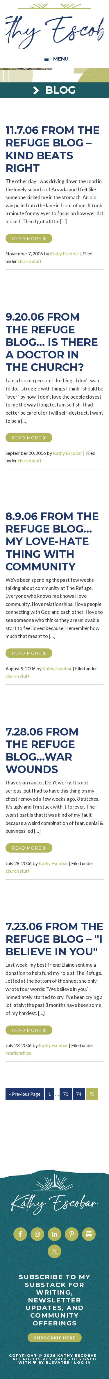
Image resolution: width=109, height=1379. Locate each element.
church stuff (30, 261)
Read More (27, 238)
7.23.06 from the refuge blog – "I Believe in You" (54, 939)
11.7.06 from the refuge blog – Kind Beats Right (53, 149)
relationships (18, 1053)
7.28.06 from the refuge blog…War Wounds (42, 750)
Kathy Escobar (55, 26)
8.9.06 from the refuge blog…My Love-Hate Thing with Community (52, 541)
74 (80, 1094)
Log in (82, 1362)
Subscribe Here (55, 1338)
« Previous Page (24, 1095)
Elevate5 (57, 1362)
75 (93, 1094)
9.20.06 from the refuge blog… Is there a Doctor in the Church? (52, 342)
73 (67, 1094)
